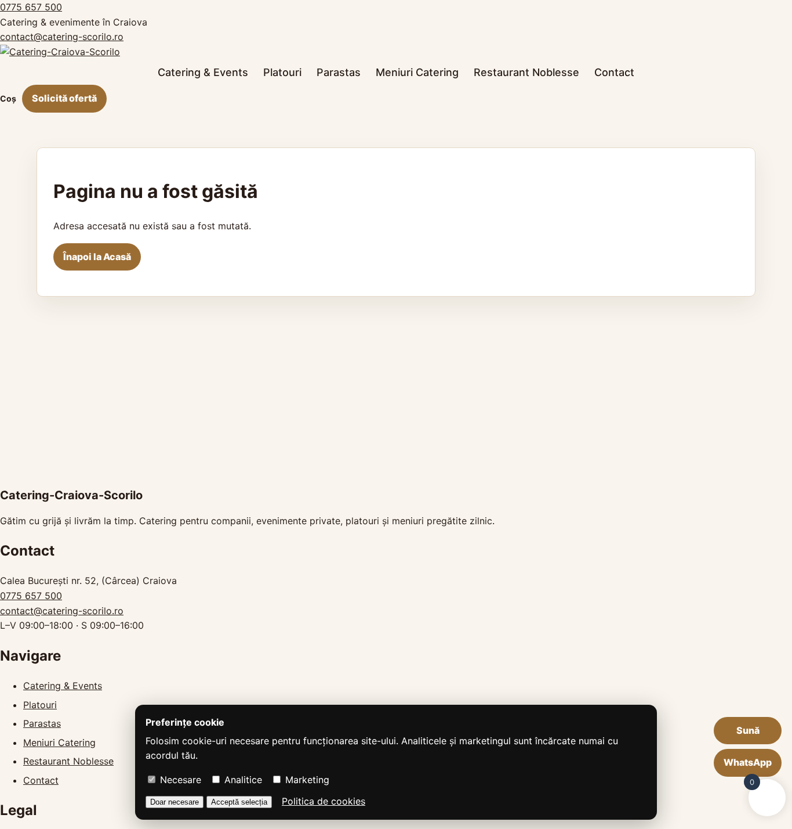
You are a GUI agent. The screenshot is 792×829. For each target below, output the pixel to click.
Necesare (179, 779)
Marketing (305, 779)
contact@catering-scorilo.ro (61, 36)
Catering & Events (203, 72)
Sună (748, 730)
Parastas (339, 72)
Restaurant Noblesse (526, 72)
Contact (614, 72)
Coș (8, 98)
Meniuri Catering (417, 72)
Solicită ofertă (64, 98)
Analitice (241, 779)
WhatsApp (748, 762)
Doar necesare (174, 802)
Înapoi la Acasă (97, 256)
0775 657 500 (31, 7)
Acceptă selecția (239, 802)
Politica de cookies (323, 801)
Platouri (282, 72)
